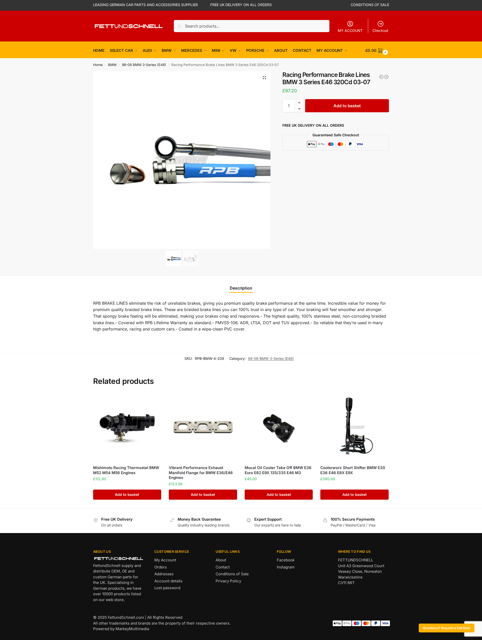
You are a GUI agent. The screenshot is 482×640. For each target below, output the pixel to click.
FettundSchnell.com (126, 617)
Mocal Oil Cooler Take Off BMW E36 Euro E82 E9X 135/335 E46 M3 (278, 470)
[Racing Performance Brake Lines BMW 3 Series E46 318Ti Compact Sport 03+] (386, 76)
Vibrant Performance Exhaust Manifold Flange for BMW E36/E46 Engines (201, 472)
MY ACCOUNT (350, 30)
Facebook (286, 560)
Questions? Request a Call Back (446, 628)
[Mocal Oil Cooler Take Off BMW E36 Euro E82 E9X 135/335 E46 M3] (279, 427)
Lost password (167, 587)
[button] (264, 77)
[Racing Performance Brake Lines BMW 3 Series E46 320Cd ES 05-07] (381, 76)
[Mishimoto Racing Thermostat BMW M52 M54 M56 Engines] (127, 427)
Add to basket (347, 105)
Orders (160, 567)
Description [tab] (241, 288)
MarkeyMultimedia (132, 628)
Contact (223, 567)
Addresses (164, 573)
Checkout (380, 30)
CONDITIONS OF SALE (370, 5)
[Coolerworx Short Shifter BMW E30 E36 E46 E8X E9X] (354, 427)
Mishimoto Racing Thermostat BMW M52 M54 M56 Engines (126, 470)
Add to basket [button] (127, 494)
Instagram (286, 567)
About (221, 560)
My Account (165, 560)
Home (98, 65)
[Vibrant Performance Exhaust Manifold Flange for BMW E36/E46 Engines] (203, 427)
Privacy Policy (228, 581)
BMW (112, 65)
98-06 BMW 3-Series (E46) (144, 65)
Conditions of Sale (232, 573)
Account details (168, 581)
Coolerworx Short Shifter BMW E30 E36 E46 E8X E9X (352, 470)
